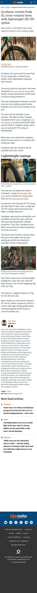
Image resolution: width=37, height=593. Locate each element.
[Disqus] (18, 485)
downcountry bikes (20, 198)
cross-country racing (21, 91)
